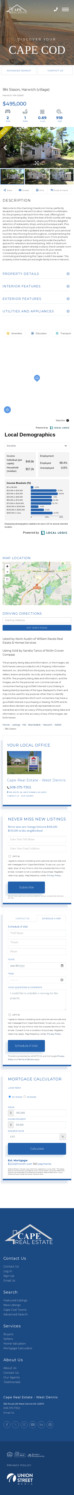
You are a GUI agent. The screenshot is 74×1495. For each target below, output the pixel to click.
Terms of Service (26, 1059)
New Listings (11, 1305)
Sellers (8, 1339)
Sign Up (8, 1276)
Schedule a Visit (51, 918)
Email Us (9, 1280)
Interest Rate (16, 1131)
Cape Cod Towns (14, 1309)
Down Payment (17, 1119)
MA (24, 724)
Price (11, 1107)
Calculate (37, 1148)
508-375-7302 (56, 9)
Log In (7, 1271)
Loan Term (14, 1087)
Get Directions (37, 627)
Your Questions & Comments (25, 987)
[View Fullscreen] (7, 579)
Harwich (47, 724)
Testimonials (11, 1382)
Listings (16, 724)
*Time (11, 973)
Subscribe (26, 887)
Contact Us (55, 70)
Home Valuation (14, 1343)
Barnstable (34, 724)
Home (6, 724)
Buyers (8, 1334)
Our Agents (27, 796)
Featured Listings (15, 1300)
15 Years (31, 1097)
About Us (9, 1368)
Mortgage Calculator (17, 1348)
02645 (58, 724)
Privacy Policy (54, 875)
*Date (11, 959)
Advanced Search (19, 70)
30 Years (17, 1097)
